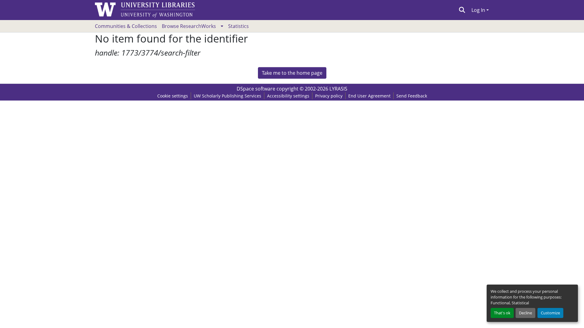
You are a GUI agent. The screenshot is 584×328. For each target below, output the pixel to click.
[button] (462, 10)
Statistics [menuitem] (238, 26)
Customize (550, 313)
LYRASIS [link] (338, 88)
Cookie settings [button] (172, 96)
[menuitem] (192, 26)
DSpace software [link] (256, 88)
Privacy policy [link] (328, 96)
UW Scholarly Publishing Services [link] (227, 96)
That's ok (502, 313)
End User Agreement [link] (369, 96)
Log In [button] (478, 10)
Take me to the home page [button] (292, 73)
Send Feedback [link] (411, 96)
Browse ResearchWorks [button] (189, 26)
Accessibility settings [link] (288, 96)
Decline (525, 313)
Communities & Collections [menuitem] (126, 26)
